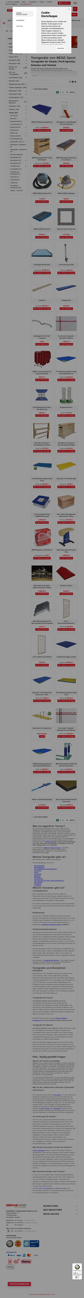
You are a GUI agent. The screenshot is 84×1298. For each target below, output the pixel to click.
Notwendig (20, 20)
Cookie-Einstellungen (21, 13)
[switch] (77, 1277)
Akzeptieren (60, 48)
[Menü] (80, 1264)
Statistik (19, 26)
